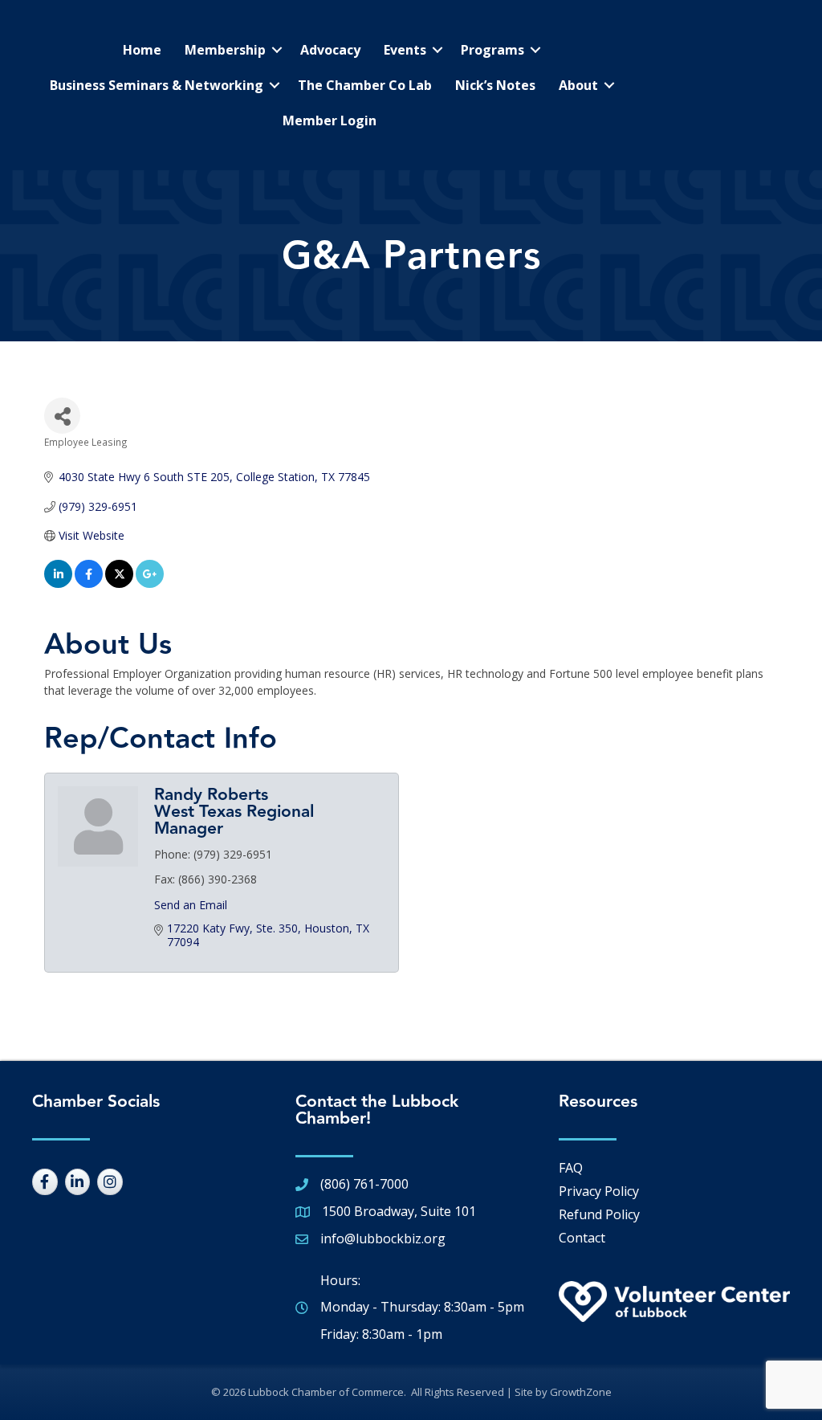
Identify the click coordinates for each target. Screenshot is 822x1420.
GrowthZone (581, 1392)
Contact (582, 1238)
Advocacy (330, 50)
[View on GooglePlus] (150, 583)
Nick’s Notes (495, 85)
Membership (225, 50)
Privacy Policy (599, 1191)
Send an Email (190, 904)
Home (142, 50)
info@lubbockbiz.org (383, 1238)
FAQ (571, 1168)
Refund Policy (599, 1214)
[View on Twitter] (119, 583)
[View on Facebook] (89, 583)
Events (405, 50)
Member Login (329, 120)
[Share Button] (62, 416)
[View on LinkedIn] (58, 583)
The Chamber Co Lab (365, 85)
